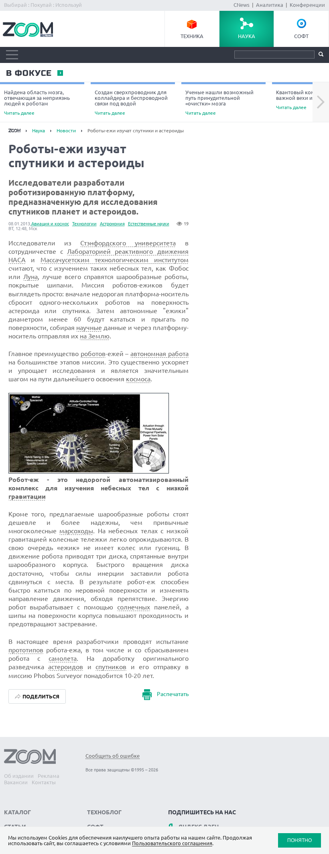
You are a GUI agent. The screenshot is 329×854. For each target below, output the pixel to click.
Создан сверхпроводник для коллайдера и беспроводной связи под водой (131, 102)
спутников (110, 666)
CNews (242, 5)
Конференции (307, 5)
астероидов (65, 666)
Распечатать (173, 694)
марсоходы (76, 530)
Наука (246, 36)
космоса (138, 378)
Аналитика (269, 5)
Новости (66, 130)
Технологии (84, 223)
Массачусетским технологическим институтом (115, 259)
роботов (93, 353)
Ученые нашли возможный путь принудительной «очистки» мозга (219, 102)
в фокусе (28, 73)
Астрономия (112, 223)
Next (321, 102)
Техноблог (104, 812)
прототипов (25, 650)
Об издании (19, 776)
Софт (301, 36)
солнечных (133, 607)
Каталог (17, 812)
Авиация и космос (50, 223)
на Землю (95, 336)
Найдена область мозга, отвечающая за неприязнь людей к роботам (37, 102)
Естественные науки (148, 223)
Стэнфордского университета (128, 243)
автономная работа (159, 353)
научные (89, 327)
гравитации (27, 496)
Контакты (44, 782)
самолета (63, 658)
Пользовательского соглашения (172, 843)
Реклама (48, 776)
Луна (30, 276)
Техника (192, 36)
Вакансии (16, 782)
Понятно (299, 840)
